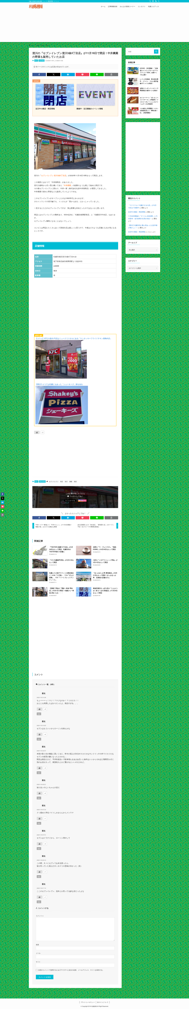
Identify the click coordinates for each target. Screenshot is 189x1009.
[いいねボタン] (37, 432)
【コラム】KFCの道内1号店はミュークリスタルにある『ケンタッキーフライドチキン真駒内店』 (73, 338)
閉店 (36, 60)
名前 (37, 944)
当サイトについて (102, 1002)
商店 (61, 481)
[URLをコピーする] (111, 74)
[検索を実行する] (156, 51)
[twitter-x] (150, 1)
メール (38, 953)
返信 (39, 714)
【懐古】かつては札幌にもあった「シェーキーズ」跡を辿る (59, 384)
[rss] (155, 1)
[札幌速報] (36, 6)
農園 (70, 481)
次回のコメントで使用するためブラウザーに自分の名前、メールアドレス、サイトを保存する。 (71, 970)
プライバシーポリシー (88, 1002)
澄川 (66, 481)
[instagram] (153, 1)
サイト (38, 962)
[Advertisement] (94, 26)
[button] (39, 74)
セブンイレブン (53, 481)
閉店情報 (41, 60)
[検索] (158, 1)
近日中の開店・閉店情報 (136, 212)
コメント (39, 915)
